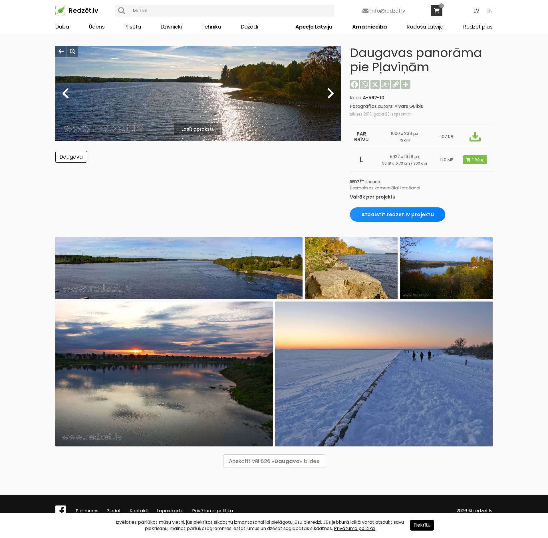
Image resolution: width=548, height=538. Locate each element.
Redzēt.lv (83, 10)
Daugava (71, 156)
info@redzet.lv (387, 10)
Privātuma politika (212, 510)
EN (489, 11)
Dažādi (249, 26)
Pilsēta (132, 26)
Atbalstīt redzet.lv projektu (397, 214)
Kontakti (139, 510)
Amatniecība (369, 26)
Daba (62, 26)
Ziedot (114, 510)
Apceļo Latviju (314, 26)
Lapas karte (170, 510)
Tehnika (211, 26)
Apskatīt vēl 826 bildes (274, 461)
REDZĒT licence (365, 182)
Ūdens (97, 26)
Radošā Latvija (425, 26)
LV (477, 11)
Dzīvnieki (171, 26)
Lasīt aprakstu (198, 129)
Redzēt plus (478, 26)
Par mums (87, 510)
